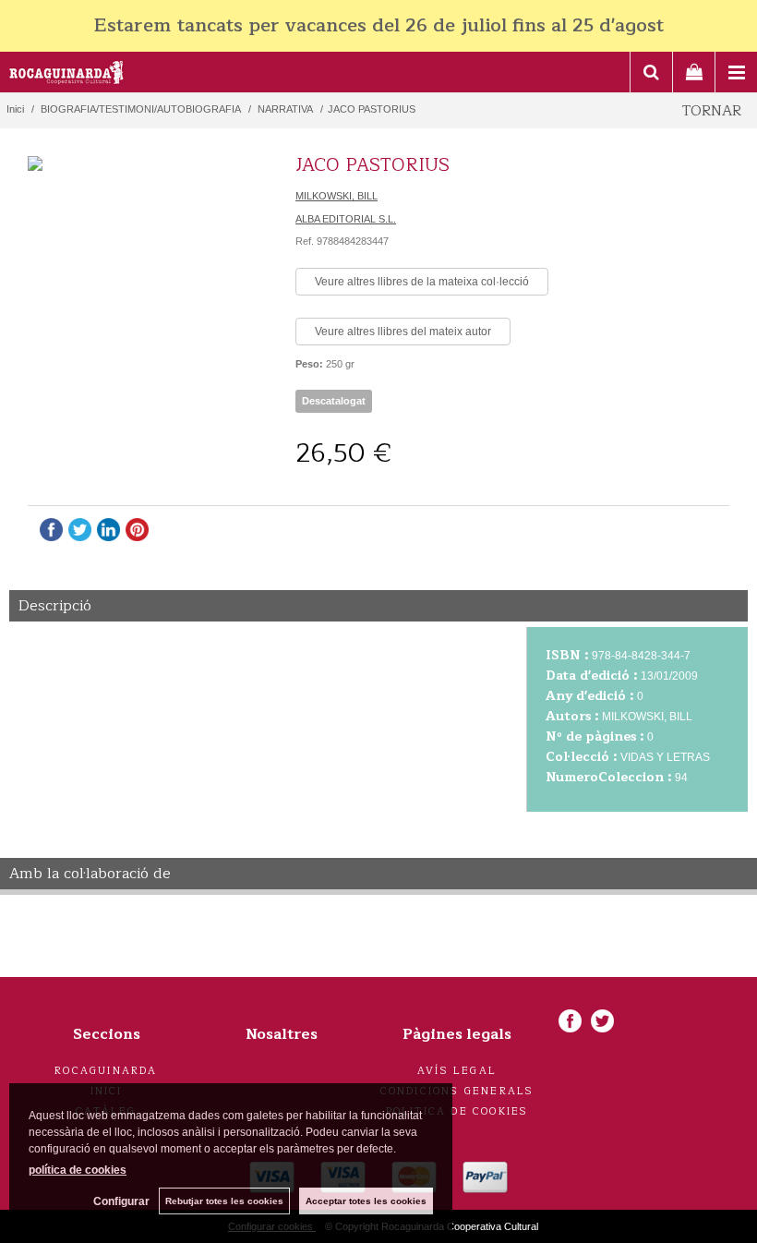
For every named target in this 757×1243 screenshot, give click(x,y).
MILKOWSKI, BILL (336, 195)
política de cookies (77, 1170)
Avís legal (457, 1071)
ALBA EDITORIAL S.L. (345, 218)
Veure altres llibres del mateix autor (403, 331)
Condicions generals (457, 1091)
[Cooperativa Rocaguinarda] (67, 74)
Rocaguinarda (105, 1071)
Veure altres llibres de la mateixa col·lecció (422, 281)
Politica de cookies (457, 1111)
